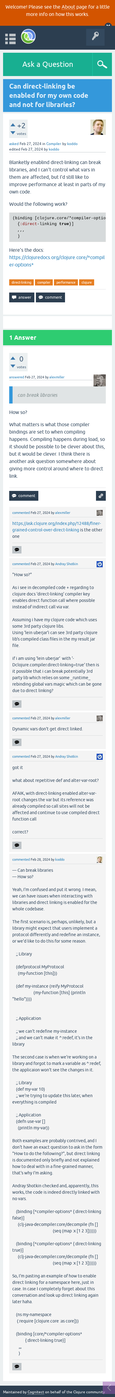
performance (65, 282)
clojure (87, 282)
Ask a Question (47, 64)
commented (21, 513)
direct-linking (21, 282)
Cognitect (36, 1392)
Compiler (53, 144)
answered (16, 377)
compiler (43, 282)
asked (14, 144)
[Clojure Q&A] (28, 36)
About (68, 7)
